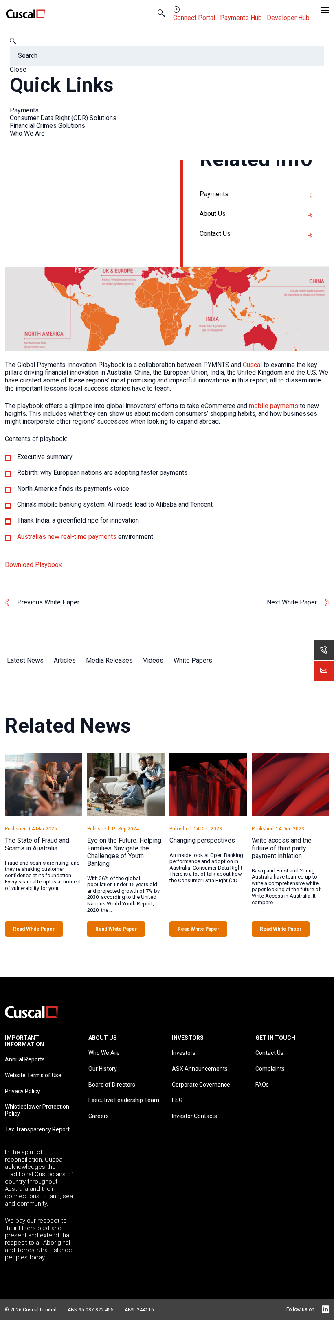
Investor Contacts (194, 1116)
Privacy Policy (22, 1091)
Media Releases (109, 660)
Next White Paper (292, 602)
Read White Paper (34, 929)
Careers (98, 1116)
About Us (213, 213)
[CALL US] (324, 650)
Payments (24, 110)
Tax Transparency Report (37, 1129)
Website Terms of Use (33, 1075)
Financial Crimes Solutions (47, 126)
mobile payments (273, 406)
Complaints (270, 1068)
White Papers (193, 660)
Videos (153, 660)
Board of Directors (111, 1084)
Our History (102, 1068)
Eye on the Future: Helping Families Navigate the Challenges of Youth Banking (124, 852)
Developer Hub (289, 18)
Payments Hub (242, 18)
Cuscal (252, 365)
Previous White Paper (48, 602)
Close (18, 69)
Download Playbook (33, 565)
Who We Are (27, 133)
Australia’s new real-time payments (66, 536)
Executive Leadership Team (123, 1100)
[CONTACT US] (324, 670)
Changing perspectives (202, 840)
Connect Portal (195, 18)
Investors (184, 1053)
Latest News (25, 660)
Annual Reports (25, 1059)
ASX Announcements (200, 1068)
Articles (65, 660)
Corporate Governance (201, 1084)
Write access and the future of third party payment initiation (282, 848)
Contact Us (215, 233)
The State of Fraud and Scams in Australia (37, 844)
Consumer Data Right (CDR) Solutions (63, 118)
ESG (177, 1100)
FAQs (262, 1084)
